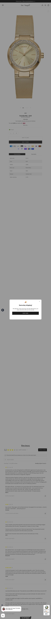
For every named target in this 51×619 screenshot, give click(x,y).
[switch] (46, 614)
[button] (2, 310)
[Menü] (49, 606)
